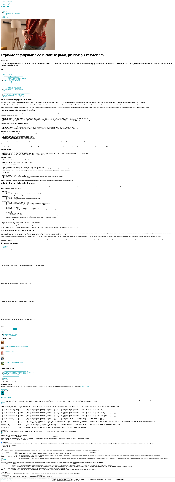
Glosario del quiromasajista (21, 381)
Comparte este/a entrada (8, 90)
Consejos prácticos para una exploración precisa (13, 89)
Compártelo (5, 246)
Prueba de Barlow (11, 82)
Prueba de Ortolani (11, 81)
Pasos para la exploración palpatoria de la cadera (13, 76)
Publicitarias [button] (3, 459)
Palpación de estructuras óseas (13, 77)
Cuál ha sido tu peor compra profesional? (12, 374)
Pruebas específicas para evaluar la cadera (12, 80)
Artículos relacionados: (12, 91)
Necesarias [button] (3, 402)
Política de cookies (10, 381)
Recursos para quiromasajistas (9, 335)
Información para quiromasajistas (10, 334)
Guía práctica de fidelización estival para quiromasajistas (14, 362)
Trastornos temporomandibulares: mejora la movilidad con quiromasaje (16, 346)
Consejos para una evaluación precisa (14, 88)
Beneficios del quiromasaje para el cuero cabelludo (14, 94)
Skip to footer (6, 4)
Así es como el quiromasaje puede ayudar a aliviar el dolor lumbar (17, 93)
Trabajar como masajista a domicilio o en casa (13, 95)
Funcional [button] (3, 428)
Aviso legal (3, 381)
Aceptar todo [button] (7, 389)
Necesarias (4, 403)
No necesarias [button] (4, 441)
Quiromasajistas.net (5, 6)
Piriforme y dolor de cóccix (9, 351)
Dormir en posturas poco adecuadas (11, 376)
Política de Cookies (84, 386)
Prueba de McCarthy (11, 84)
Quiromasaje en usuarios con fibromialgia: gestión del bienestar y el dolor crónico (18, 340)
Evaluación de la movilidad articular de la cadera (13, 86)
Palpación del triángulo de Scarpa (14, 79)
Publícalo (5, 247)
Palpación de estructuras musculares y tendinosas (17, 78)
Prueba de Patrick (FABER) (13, 83)
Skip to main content (7, 1)
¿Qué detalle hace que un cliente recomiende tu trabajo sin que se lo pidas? (19, 372)
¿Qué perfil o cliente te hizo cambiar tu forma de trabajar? (15, 371)
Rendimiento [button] (3, 471)
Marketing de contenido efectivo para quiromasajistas (15, 96)
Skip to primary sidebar (8, 2)
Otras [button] (2, 432)
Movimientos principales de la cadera (14, 87)
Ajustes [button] (2, 389)
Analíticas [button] (3, 448)
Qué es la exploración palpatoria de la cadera (13, 74)
